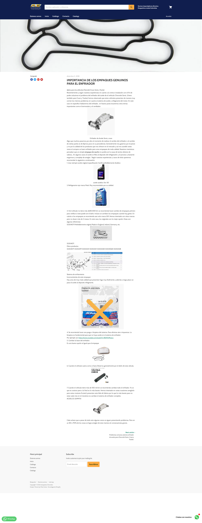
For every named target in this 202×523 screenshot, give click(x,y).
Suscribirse (93, 464)
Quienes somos (35, 16)
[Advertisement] (63, 507)
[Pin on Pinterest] (41, 79)
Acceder (168, 16)
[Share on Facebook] (31, 79)
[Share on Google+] (38, 79)
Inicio (47, 16)
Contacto (65, 16)
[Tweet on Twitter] (35, 79)
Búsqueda (33, 482)
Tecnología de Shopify (54, 487)
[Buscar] (131, 7)
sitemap (51, 482)
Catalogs (76, 16)
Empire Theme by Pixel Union (38, 487)
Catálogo (55, 16)
